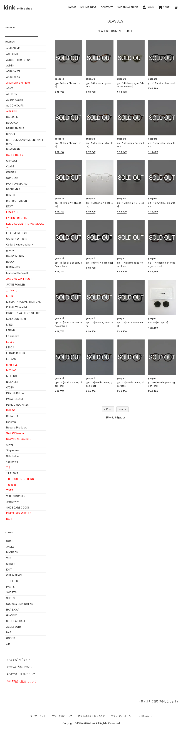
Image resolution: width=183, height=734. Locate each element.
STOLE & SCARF (16, 621)
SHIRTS (10, 563)
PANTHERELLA (15, 393)
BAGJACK (12, 117)
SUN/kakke (13, 456)
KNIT (9, 569)
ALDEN (10, 65)
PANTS (10, 586)
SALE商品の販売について (22, 681)
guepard (11, 250)
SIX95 (9, 444)
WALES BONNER (16, 496)
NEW (100, 31)
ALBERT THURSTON (18, 59)
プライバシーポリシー (122, 716)
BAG (8, 632)
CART (166, 7)
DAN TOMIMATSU (17, 183)
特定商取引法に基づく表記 (91, 716)
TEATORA (12, 473)
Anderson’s (13, 77)
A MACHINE (13, 48)
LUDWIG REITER (15, 353)
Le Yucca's (12, 336)
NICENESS (12, 381)
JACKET (11, 546)
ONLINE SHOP (88, 7)
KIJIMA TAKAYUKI (16, 307)
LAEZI (9, 324)
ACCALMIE (12, 54)
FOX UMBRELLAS (16, 233)
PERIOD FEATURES (17, 404)
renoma (11, 421)
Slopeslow (12, 450)
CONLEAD (12, 178)
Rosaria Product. (16, 427)
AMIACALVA (13, 71)
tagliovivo (12, 461)
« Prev (108, 409)
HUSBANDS (13, 267)
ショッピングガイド (19, 659)
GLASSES (12, 615)
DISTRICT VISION (16, 200)
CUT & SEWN (14, 575)
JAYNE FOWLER (15, 284)
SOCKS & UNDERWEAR (19, 603)
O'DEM (10, 387)
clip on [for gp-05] (158, 322)
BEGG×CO (12, 122)
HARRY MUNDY (15, 256)
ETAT (9, 206)
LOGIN (150, 7)
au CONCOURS (15, 105)
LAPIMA (11, 330)
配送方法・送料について (21, 674)
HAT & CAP (12, 609)
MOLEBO (11, 376)
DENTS (10, 195)
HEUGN (10, 261)
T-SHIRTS (12, 581)
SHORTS (11, 592)
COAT (9, 541)
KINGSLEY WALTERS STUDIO (23, 313)
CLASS (10, 166)
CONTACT (107, 7)
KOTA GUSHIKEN (16, 319)
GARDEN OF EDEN (16, 238)
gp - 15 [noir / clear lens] (161, 83)
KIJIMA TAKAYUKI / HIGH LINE (23, 301)
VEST (9, 558)
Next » (122, 409)
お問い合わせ (146, 716)
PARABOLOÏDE (15, 399)
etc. (8, 644)
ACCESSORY (14, 626)
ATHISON (11, 94)
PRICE (129, 31)
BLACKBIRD (13, 149)
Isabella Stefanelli (17, 273)
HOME (72, 7)
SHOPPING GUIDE (127, 7)
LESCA (10, 347)
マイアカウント (38, 716)
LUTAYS (11, 359)
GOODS (10, 638)
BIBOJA (10, 134)
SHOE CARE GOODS (18, 507)
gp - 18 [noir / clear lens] (99, 262)
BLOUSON (12, 552)
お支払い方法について (20, 666)
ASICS (10, 88)
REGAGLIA (12, 416)
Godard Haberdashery (19, 244)
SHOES (10, 598)
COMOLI (11, 172)
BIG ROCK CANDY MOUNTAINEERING (25, 141)
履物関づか (12, 501)
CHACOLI (11, 160)
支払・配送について (62, 716)
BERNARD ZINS (15, 128)
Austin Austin (14, 99)
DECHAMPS (13, 189)
